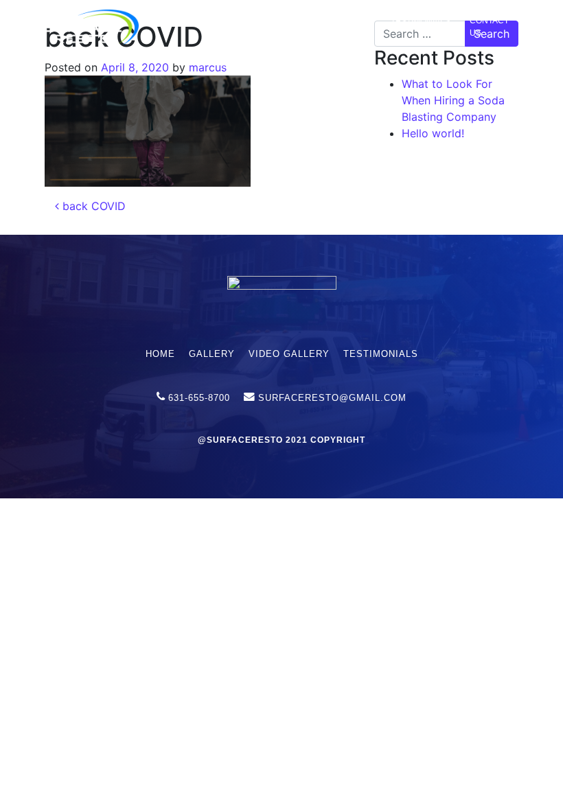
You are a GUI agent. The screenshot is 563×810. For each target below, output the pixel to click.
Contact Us (489, 27)
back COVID (92, 206)
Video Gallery (347, 27)
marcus (208, 67)
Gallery (290, 21)
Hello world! (433, 133)
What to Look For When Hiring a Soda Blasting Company (453, 100)
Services (224, 21)
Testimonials (420, 21)
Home (171, 21)
